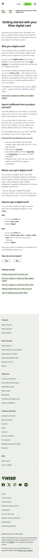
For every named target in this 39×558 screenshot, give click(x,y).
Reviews (5, 448)
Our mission (6, 440)
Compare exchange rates (11, 399)
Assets (4, 366)
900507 (11, 542)
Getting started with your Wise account (17, 289)
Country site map (8, 514)
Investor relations (8, 436)
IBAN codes (6, 391)
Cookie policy (6, 502)
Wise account (6, 346)
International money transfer (12, 350)
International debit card (10, 358)
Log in (19, 4)
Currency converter (9, 379)
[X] (9, 485)
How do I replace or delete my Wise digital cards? (18, 279)
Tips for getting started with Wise (15, 293)
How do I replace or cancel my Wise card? (18, 285)
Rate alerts (5, 395)
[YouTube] (20, 485)
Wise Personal (7, 325)
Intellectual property (9, 526)
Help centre (6, 461)
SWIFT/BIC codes (8, 387)
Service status (7, 465)
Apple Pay (30, 152)
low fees (19, 149)
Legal (3, 494)
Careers (4, 432)
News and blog (7, 420)
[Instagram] (14, 485)
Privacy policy (7, 498)
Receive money (7, 362)
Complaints (6, 510)
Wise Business (7, 329)
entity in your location (25, 550)
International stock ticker (10, 383)
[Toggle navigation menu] (35, 4)
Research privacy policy (10, 506)
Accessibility (6, 522)
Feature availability (8, 403)
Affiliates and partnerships (11, 444)
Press (4, 428)
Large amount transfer (10, 354)
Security (5, 424)
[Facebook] (3, 485)
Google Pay (12, 154)
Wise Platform (7, 333)
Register (27, 4)
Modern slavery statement (11, 518)
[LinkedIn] (26, 485)
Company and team (8, 416)
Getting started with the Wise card (15, 274)
